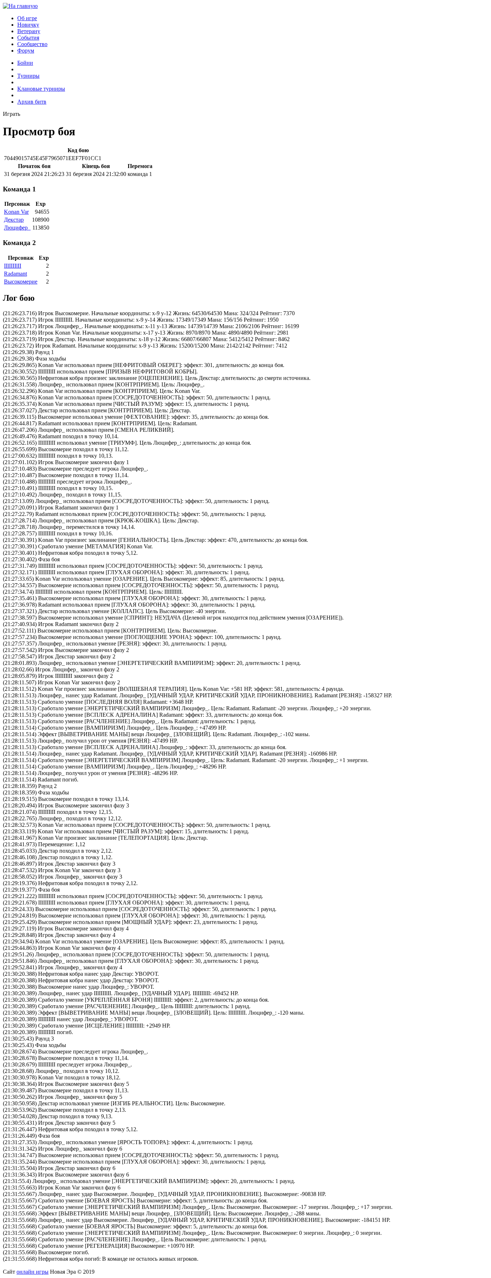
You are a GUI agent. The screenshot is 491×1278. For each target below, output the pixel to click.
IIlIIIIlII (12, 266)
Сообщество (32, 44)
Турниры (28, 76)
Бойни (25, 63)
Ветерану (28, 31)
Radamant (15, 274)
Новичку (28, 25)
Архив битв (31, 102)
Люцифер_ (17, 228)
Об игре (27, 18)
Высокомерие (20, 281)
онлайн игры (33, 1272)
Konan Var (16, 212)
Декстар (14, 220)
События (28, 38)
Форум (25, 50)
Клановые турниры (41, 89)
